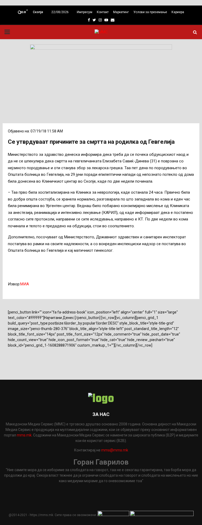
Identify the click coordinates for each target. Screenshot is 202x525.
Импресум (84, 12)
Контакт (103, 12)
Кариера (177, 12)
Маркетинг (121, 12)
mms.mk (24, 435)
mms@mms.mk (114, 450)
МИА (24, 284)
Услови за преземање (150, 12)
